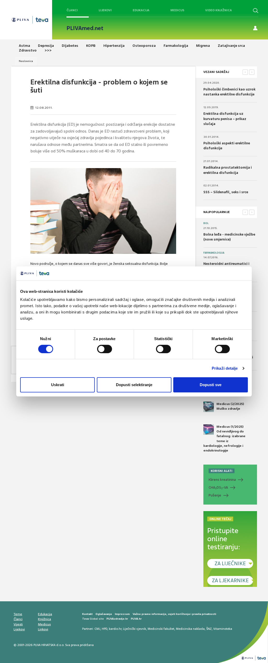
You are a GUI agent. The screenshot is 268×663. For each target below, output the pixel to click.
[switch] (104, 349)
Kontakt (87, 614)
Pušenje (215, 495)
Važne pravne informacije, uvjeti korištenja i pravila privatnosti (174, 614)
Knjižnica (44, 619)
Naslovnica (26, 61)
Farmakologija (213, 252)
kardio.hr (115, 629)
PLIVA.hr (136, 618)
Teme (18, 614)
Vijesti (18, 624)
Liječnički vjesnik (134, 629)
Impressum (122, 614)
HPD (104, 629)
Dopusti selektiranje (134, 384)
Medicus (177, 10)
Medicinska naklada (190, 629)
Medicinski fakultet (161, 629)
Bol (206, 223)
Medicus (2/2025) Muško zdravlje (230, 406)
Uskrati (57, 384)
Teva (85, 618)
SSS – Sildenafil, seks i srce (225, 192)
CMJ (97, 629)
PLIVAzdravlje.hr (117, 618)
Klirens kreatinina (222, 479)
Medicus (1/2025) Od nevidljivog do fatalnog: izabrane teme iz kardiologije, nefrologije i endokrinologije (224, 439)
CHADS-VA (218, 487)
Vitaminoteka (222, 629)
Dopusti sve (210, 384)
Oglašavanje (104, 614)
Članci (72, 10)
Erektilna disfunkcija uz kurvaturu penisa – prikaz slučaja (224, 118)
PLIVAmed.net (84, 28)
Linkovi (43, 629)
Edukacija (141, 10)
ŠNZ (209, 629)
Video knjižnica (218, 10)
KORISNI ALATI (221, 471)
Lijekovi (105, 10)
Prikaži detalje (225, 368)
